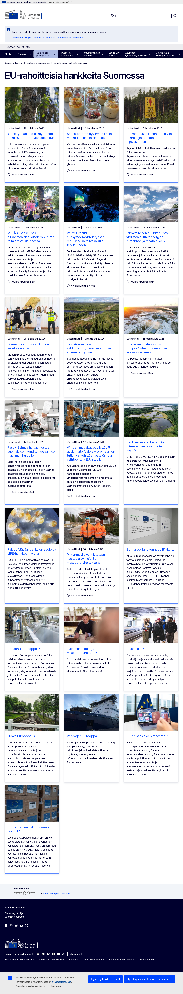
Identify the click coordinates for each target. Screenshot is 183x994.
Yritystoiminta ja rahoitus (92, 54)
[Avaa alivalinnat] (31, 54)
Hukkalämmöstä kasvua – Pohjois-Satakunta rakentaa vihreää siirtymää (146, 348)
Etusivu (8, 54)
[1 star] (16, 893)
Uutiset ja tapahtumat (67, 54)
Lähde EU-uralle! (114, 54)
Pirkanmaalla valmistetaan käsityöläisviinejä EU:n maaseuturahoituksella (86, 558)
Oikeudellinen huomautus (122, 959)
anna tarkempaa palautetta (56, 893)
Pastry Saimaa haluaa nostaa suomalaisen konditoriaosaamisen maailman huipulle (32, 451)
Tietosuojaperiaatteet (93, 959)
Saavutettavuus (148, 959)
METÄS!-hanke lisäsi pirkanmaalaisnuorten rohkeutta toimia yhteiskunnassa (30, 237)
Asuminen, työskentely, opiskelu (136, 54)
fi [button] (116, 15)
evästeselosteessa (61, 981)
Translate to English (22, 37)
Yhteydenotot (77, 954)
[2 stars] (18, 893)
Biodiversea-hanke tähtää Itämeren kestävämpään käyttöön (145, 446)
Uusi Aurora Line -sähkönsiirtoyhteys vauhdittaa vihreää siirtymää (89, 348)
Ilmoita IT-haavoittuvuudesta (19, 959)
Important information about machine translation (58, 37)
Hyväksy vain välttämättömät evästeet (149, 979)
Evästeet (73, 959)
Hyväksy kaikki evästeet (105, 979)
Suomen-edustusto (13, 63)
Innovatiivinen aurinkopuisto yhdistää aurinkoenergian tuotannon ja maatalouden (147, 237)
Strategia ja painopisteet (42, 54)
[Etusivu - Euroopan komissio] (28, 14)
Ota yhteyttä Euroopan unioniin (165, 54)
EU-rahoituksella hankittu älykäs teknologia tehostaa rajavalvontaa (149, 138)
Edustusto (23, 54)
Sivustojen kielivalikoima (51, 959)
